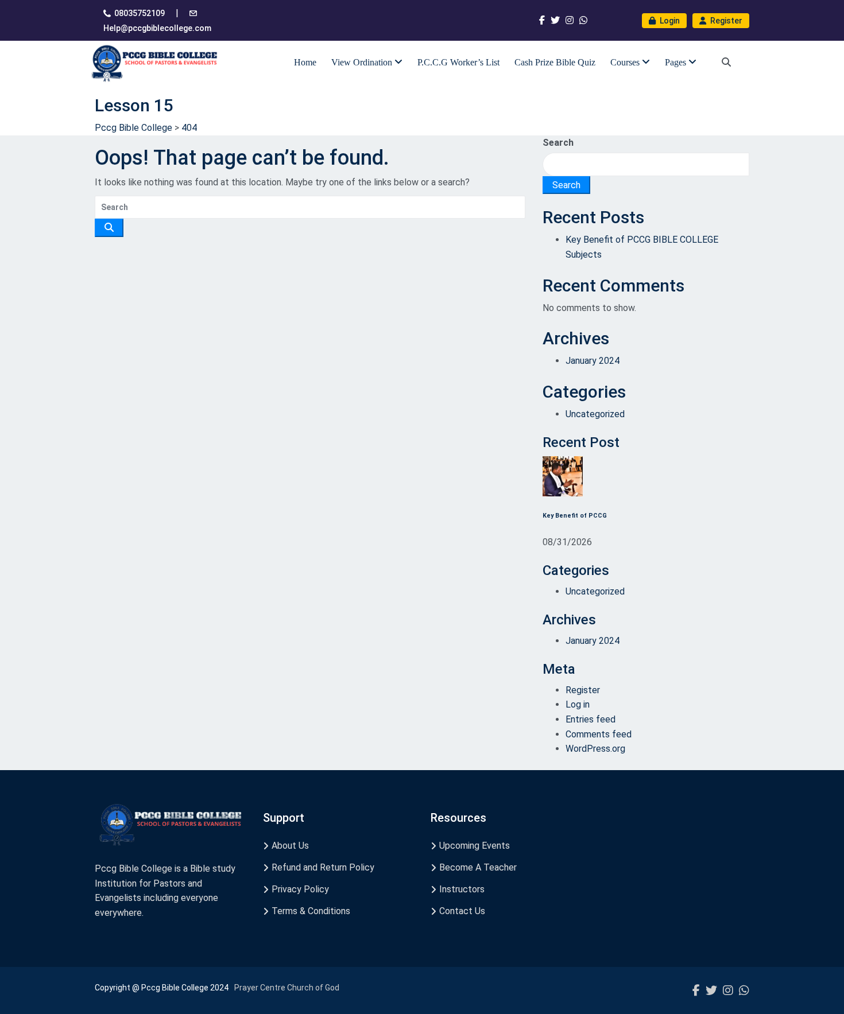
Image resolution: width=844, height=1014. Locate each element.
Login (669, 20)
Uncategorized (595, 414)
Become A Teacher (478, 867)
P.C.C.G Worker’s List (458, 62)
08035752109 (139, 13)
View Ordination (362, 62)
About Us (290, 845)
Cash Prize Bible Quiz (554, 62)
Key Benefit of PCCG (575, 515)
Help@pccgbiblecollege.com (157, 28)
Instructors (462, 889)
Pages (676, 62)
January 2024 (593, 360)
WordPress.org (595, 748)
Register (725, 20)
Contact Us (462, 911)
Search (558, 142)
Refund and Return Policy (323, 867)
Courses (626, 62)
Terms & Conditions (311, 911)
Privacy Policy (300, 889)
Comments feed (599, 734)
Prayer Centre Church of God (286, 987)
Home (305, 62)
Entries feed (590, 719)
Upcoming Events (474, 845)
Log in (578, 704)
